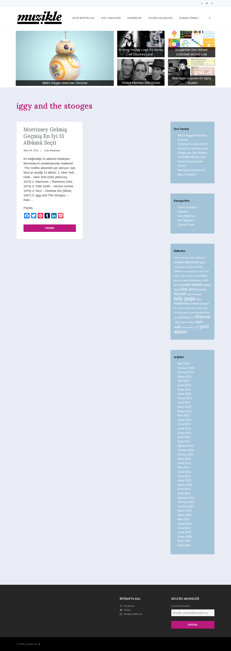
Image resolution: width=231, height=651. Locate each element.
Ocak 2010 (184, 528)
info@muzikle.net (133, 614)
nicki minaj (202, 308)
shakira (191, 322)
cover (200, 271)
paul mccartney (190, 312)
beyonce (192, 262)
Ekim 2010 (184, 489)
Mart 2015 (184, 380)
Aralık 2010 (184, 480)
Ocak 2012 (184, 424)
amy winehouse (197, 257)
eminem (196, 276)
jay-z (200, 280)
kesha (202, 289)
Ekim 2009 (184, 540)
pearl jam (205, 312)
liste (198, 299)
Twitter (127, 610)
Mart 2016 (184, 363)
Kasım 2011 (185, 432)
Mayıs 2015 (184, 376)
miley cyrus (190, 308)
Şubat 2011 (184, 471)
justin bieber (193, 285)
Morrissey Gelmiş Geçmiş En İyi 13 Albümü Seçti (45, 136)
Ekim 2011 (184, 437)
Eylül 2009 (184, 545)
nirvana (178, 312)
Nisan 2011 (184, 463)
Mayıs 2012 (184, 406)
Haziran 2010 (186, 506)
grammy (178, 280)
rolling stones (180, 322)
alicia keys (184, 258)
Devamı (49, 228)
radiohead (184, 317)
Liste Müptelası (83, 18)
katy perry (189, 289)
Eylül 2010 (184, 493)
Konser (180, 294)
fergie (204, 275)
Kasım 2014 (185, 398)
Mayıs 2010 (184, 510)
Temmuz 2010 (186, 502)
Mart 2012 (184, 415)
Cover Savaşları (160, 18)
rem (192, 318)
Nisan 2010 (184, 515)
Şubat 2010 (184, 523)
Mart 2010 (184, 519)
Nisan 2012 (184, 411)
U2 (197, 327)
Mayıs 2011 (184, 458)
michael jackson (199, 303)
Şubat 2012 (184, 419)
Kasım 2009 (185, 536)
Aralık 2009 (184, 532)
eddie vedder (186, 276)
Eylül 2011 (184, 441)
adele (176, 258)
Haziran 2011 (186, 454)
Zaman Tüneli (188, 18)
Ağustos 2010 (186, 497)
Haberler (134, 18)
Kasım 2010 (185, 484)
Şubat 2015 (184, 385)
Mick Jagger (179, 308)
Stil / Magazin (111, 18)
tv (194, 327)
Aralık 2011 (184, 428)
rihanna (202, 316)
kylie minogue (194, 294)
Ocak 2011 (184, 476)
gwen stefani (190, 280)
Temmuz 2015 (186, 368)
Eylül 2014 (184, 402)
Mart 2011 (183, 467)
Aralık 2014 (184, 393)
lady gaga (184, 298)
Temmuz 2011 (186, 450)
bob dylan (190, 267)
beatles (179, 262)
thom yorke (186, 327)
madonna (181, 303)
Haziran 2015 (186, 372)
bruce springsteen (189, 271)
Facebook (128, 606)
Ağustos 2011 (186, 445)
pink (175, 318)
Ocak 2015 (184, 389)
